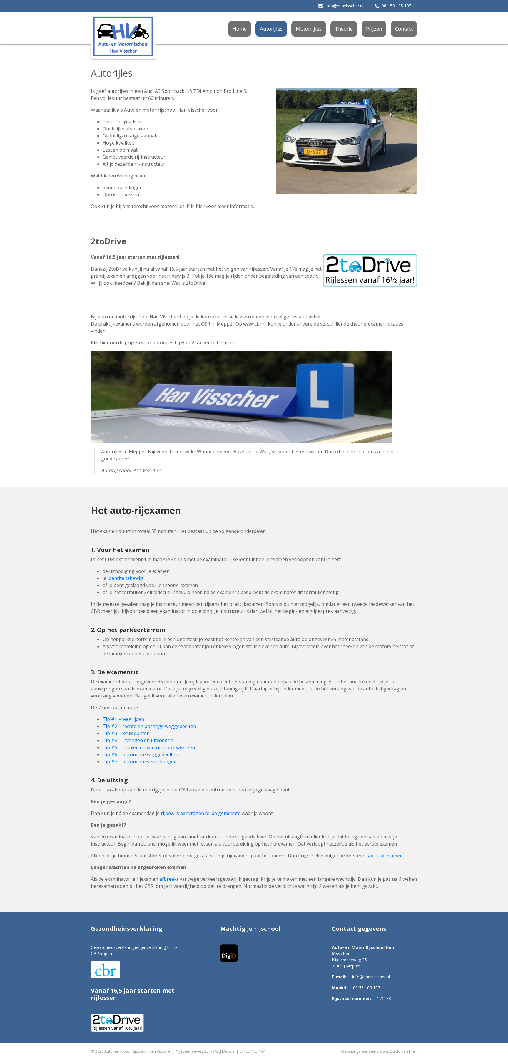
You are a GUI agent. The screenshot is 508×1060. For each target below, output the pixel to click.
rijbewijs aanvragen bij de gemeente (200, 813)
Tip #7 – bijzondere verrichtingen (140, 761)
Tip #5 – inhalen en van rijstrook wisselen (149, 747)
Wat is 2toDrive (188, 283)
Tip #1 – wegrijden (123, 719)
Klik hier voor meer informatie (220, 206)
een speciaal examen (380, 855)
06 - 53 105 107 (396, 6)
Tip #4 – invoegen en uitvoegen (138, 740)
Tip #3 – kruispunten (126, 733)
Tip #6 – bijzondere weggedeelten (140, 754)
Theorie (344, 28)
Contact (404, 28)
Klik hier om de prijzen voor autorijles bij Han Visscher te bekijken (163, 342)
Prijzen (374, 28)
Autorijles (271, 28)
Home (240, 28)
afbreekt (168, 879)
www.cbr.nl (255, 324)
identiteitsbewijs (125, 578)
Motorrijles (309, 28)
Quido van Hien (403, 1051)
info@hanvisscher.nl (344, 6)
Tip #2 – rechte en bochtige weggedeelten (149, 726)
